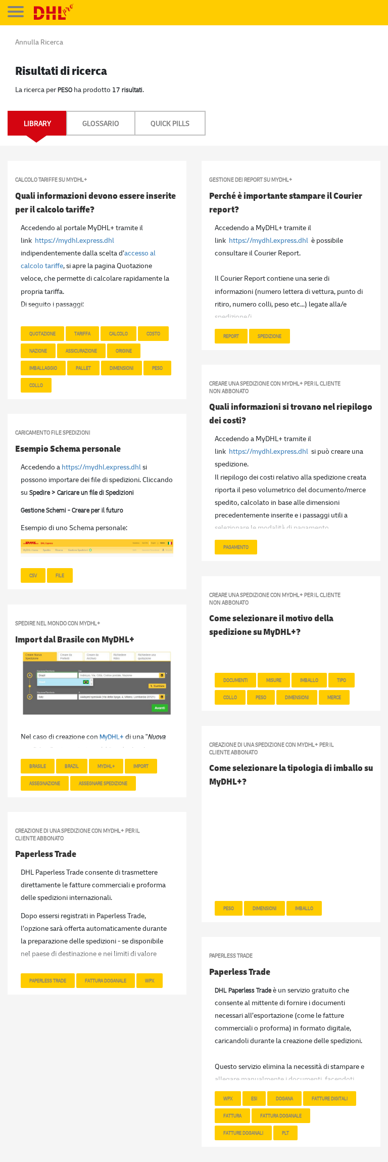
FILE (60, 575)
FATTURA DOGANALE (105, 980)
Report (231, 335)
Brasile (37, 765)
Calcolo (118, 333)
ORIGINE (124, 350)
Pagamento (236, 546)
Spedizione (269, 335)
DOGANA (284, 1098)
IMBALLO (309, 679)
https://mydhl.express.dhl (74, 240)
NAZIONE (38, 350)
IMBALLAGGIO (43, 367)
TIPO (341, 679)
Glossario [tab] (100, 123)
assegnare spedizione (103, 783)
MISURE (273, 679)
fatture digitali (330, 1098)
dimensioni (264, 908)
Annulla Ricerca (39, 42)
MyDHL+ (106, 765)
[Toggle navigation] (16, 12)
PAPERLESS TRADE (47, 980)
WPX (149, 980)
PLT (285, 1132)
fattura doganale (281, 1115)
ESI (254, 1098)
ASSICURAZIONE (81, 350)
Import (141, 765)
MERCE (334, 697)
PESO (261, 697)
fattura (232, 1115)
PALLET (83, 367)
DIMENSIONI (121, 367)
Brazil (72, 765)
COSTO (153, 333)
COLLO (36, 385)
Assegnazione (44, 783)
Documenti (235, 679)
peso (157, 367)
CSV (33, 575)
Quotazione (42, 333)
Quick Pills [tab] (170, 123)
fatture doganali (243, 1132)
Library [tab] (37, 123)
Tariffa (82, 333)
